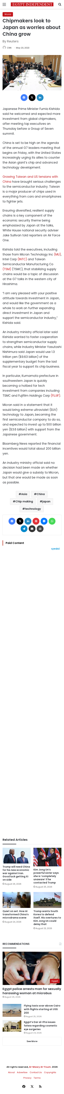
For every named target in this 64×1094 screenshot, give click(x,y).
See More (32, 1041)
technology (33, 509)
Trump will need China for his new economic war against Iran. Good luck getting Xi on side (16, 873)
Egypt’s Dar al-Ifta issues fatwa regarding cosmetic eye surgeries (40, 1025)
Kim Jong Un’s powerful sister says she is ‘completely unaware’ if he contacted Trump (46, 876)
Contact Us (36, 1072)
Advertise (22, 1072)
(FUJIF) (55, 396)
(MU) (57, 254)
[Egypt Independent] (32, 4)
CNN (9, 47)
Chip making (24, 501)
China (41, 494)
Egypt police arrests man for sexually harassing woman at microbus (32, 991)
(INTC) (22, 259)
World (7, 14)
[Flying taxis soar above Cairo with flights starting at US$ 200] (12, 1010)
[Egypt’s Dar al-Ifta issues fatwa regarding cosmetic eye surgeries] (12, 1026)
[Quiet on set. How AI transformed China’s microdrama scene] (17, 900)
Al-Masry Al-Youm (40, 1067)
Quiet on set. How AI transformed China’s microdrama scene (16, 914)
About (11, 1072)
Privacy (27, 1077)
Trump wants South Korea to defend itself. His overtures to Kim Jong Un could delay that (47, 917)
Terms (37, 1077)
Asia (24, 494)
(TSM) (7, 269)
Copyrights (50, 1072)
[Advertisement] (32, 694)
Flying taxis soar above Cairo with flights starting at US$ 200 (42, 1009)
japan (46, 501)
